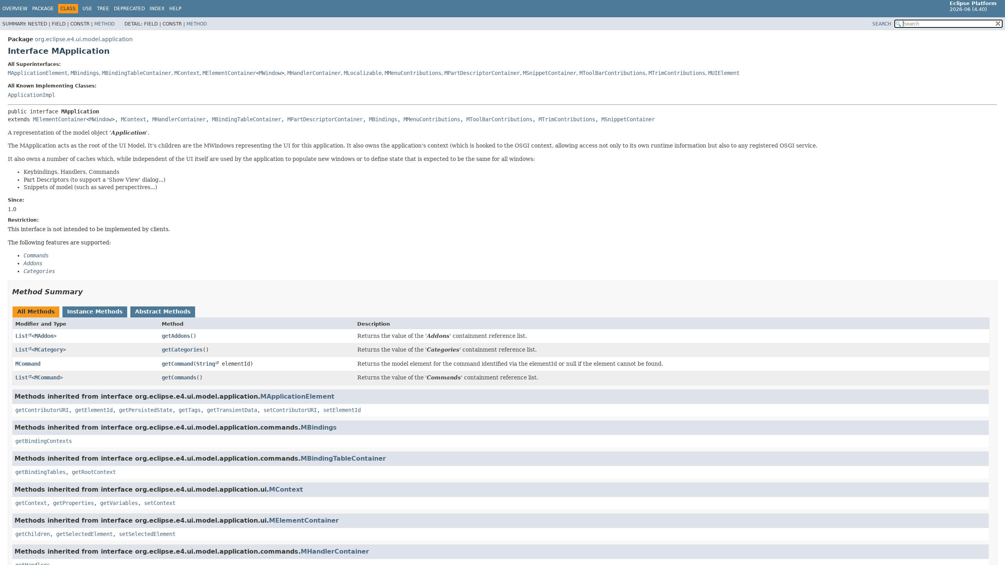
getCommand (177, 364)
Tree (103, 8)
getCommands (179, 377)
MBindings (85, 73)
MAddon (44, 336)
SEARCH (881, 24)
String (205, 364)
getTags (190, 410)
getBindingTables (40, 472)
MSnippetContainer (549, 73)
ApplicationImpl (31, 95)
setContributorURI (290, 410)
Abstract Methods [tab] (162, 311)
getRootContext (94, 472)
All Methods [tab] (36, 311)
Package (43, 8)
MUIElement (724, 73)
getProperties (73, 503)
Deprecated (129, 8)
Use (87, 8)
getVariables (119, 503)
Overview (14, 8)
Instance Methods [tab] (94, 311)
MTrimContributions (677, 73)
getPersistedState (145, 410)
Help (175, 8)
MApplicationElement (38, 73)
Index (157, 8)
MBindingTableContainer (136, 73)
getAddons (176, 336)
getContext (31, 503)
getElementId (94, 410)
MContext (186, 73)
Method (104, 24)
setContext (159, 503)
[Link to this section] (88, 292)
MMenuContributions (413, 73)
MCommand (27, 364)
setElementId (342, 410)
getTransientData (232, 410)
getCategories (182, 349)
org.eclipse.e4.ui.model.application (84, 39)
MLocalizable (363, 73)
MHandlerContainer (314, 73)
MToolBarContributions (612, 73)
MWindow (270, 73)
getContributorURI (42, 410)
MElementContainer (229, 73)
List (21, 336)
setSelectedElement (147, 534)
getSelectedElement (84, 534)
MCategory (49, 349)
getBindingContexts (43, 441)
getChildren (32, 534)
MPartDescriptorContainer (482, 73)
